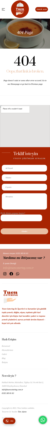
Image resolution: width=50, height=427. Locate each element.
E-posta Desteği (9, 263)
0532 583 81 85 (8, 393)
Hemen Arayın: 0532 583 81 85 (15, 253)
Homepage (15, 84)
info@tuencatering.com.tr (12, 389)
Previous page (37, 84)
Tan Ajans (22, 411)
